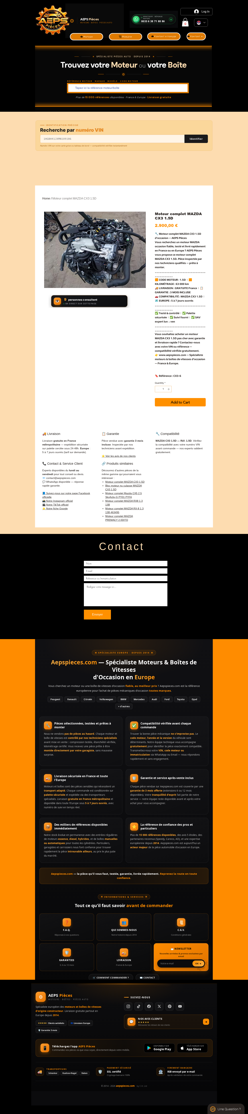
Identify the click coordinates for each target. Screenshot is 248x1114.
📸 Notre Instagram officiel (57, 500)
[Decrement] (157, 389)
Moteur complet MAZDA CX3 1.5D (125, 481)
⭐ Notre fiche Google (55, 508)
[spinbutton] (163, 389)
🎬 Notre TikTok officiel (55, 504)
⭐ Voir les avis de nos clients (119, 456)
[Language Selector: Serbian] (201, 23)
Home (46, 198)
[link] (185, 22)
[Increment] (169, 389)
